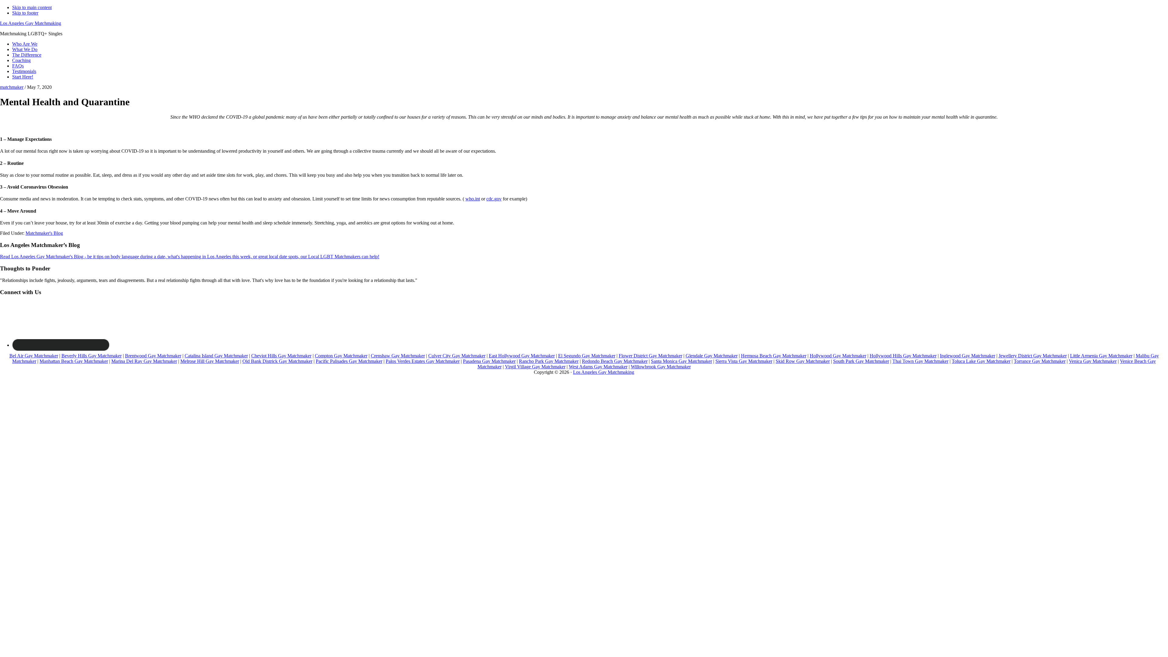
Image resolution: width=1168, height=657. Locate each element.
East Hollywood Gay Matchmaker (522, 355)
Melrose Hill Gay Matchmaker (209, 361)
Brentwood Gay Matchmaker (153, 355)
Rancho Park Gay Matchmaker (549, 361)
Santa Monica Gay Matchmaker (681, 361)
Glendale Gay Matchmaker (712, 355)
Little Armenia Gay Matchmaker (1101, 355)
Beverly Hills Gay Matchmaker (91, 355)
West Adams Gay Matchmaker (598, 366)
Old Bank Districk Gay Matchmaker (277, 361)
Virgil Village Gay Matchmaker (535, 366)
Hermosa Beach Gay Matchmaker (773, 355)
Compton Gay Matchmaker (341, 355)
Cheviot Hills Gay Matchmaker (281, 355)
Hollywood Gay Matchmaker (838, 355)
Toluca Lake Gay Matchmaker (981, 361)
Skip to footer (25, 13)
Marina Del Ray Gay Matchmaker (144, 361)
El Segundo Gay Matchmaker (586, 355)
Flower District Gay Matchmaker (650, 355)
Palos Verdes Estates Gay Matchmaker (423, 361)
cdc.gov (494, 198)
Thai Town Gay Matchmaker (920, 361)
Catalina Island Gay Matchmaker (216, 355)
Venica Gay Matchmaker (1093, 361)
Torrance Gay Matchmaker (1039, 361)
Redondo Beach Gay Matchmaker (615, 361)
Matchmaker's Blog (44, 233)
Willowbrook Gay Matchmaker (661, 366)
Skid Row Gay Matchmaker (803, 361)
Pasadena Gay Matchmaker (489, 361)
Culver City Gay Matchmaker (456, 355)
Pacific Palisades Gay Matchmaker (349, 361)
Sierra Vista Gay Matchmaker (743, 361)
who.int (472, 198)
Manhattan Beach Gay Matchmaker (74, 361)
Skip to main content (32, 7)
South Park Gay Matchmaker (861, 361)
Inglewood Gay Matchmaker (967, 355)
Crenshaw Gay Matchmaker (398, 355)
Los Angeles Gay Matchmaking (30, 23)
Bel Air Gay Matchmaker (33, 355)
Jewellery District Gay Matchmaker (1033, 355)
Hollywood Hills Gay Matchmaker (903, 355)
